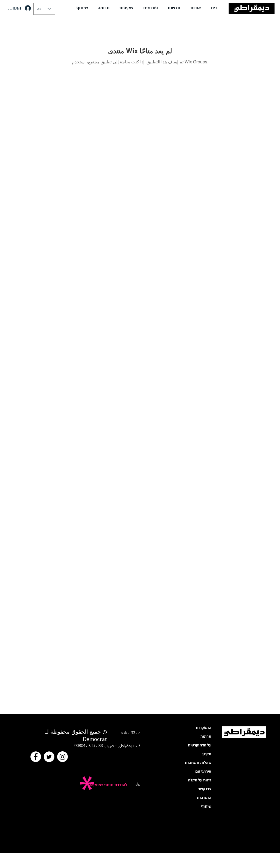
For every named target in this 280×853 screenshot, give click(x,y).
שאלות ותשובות (198, 763)
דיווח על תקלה (199, 780)
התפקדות (203, 728)
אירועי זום (203, 771)
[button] (195, 8)
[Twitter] (49, 756)
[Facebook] (35, 756)
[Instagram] (62, 756)
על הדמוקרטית (199, 745)
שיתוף (206, 806)
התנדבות (204, 798)
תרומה (205, 736)
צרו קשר (204, 789)
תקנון (206, 754)
